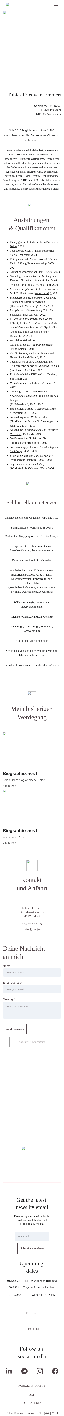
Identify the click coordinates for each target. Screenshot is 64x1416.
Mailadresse (21, 1229)
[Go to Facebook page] (55, 1371)
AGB (31, 1394)
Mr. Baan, (16, 434)
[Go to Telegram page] (26, 1371)
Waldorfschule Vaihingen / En (27, 468)
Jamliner (49, 455)
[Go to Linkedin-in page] (11, 1371)
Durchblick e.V (35, 382)
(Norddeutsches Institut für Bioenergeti (32, 421)
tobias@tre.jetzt (32, 929)
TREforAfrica (38, 374)
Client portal (32, 1328)
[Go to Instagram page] (42, 1371)
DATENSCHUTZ (32, 1403)
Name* (7, 965)
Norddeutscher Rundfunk (25, 442)
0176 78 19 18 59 (32, 924)
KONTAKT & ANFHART (32, 1386)
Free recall (32, 1313)
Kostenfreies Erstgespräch (32, 1042)
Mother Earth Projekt (22, 284)
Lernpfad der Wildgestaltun (25, 310)
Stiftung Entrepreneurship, (32, 263)
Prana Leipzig (42, 293)
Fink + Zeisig (45, 271)
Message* (9, 999)
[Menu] (56, 5)
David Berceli (41, 353)
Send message (15, 1028)
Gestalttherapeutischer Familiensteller (31, 344)
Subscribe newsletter (32, 1248)
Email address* (12, 982)
